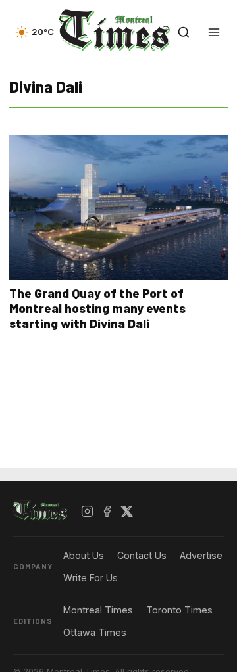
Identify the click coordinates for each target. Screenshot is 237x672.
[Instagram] (87, 511)
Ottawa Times (94, 632)
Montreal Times (98, 609)
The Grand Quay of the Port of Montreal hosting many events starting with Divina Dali (97, 308)
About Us (83, 555)
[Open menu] (214, 32)
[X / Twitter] (127, 511)
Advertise (201, 555)
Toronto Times (179, 609)
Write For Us (90, 577)
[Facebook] (107, 511)
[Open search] (184, 32)
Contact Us (142, 555)
